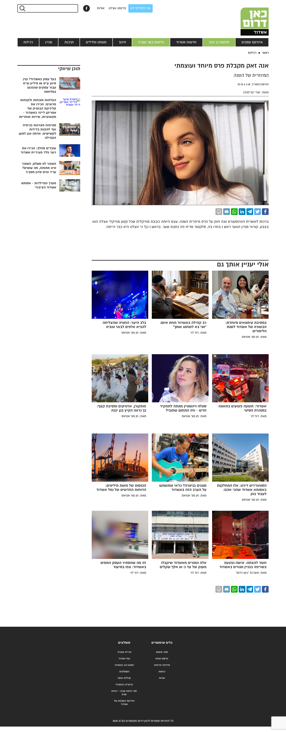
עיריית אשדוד (124, 652)
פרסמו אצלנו (117, 8)
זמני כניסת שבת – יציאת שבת (124, 693)
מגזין (48, 42)
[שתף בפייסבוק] (86, 8)
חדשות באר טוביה (151, 42)
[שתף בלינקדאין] (242, 211)
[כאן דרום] (248, 18)
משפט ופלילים (96, 42)
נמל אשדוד (124, 658)
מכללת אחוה (124, 678)
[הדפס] (218, 211)
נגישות (161, 671)
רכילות (28, 42)
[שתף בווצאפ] (234, 211)
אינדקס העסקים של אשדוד (124, 702)
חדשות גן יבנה (219, 42)
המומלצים (124, 671)
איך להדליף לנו (140, 8)
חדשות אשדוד (186, 42)
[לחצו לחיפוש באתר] (22, 8)
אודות (100, 8)
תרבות (69, 42)
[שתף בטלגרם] (249, 211)
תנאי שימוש (162, 652)
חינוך (122, 42)
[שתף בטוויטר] (257, 211)
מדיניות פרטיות (162, 665)
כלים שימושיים (161, 642)
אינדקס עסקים (252, 42)
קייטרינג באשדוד (124, 684)
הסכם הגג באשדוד (124, 665)
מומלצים (124, 642)
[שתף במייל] (226, 211)
